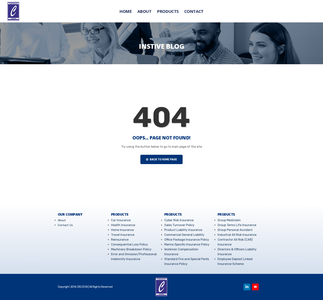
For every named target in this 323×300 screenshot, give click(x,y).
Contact (194, 11)
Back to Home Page (163, 159)
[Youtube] (255, 287)
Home (125, 11)
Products (168, 11)
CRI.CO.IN (82, 286)
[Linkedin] (247, 287)
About (144, 11)
